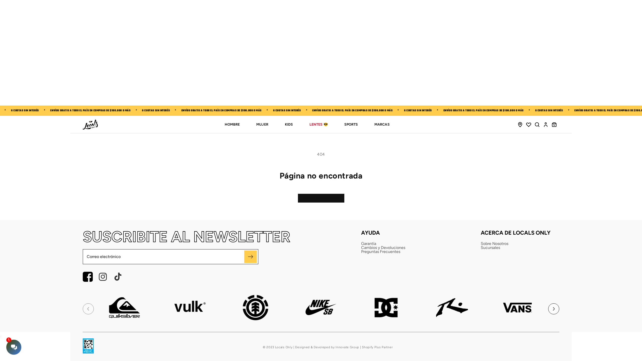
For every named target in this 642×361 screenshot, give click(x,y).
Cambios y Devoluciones (383, 248)
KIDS (289, 124)
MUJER (262, 124)
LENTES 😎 (318, 124)
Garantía (368, 244)
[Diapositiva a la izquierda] (88, 308)
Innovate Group (347, 347)
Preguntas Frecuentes (380, 252)
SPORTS (351, 124)
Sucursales (490, 248)
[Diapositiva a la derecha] (553, 308)
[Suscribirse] (250, 256)
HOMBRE (232, 124)
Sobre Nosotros (494, 244)
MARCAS (381, 124)
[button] (537, 125)
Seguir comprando (321, 198)
